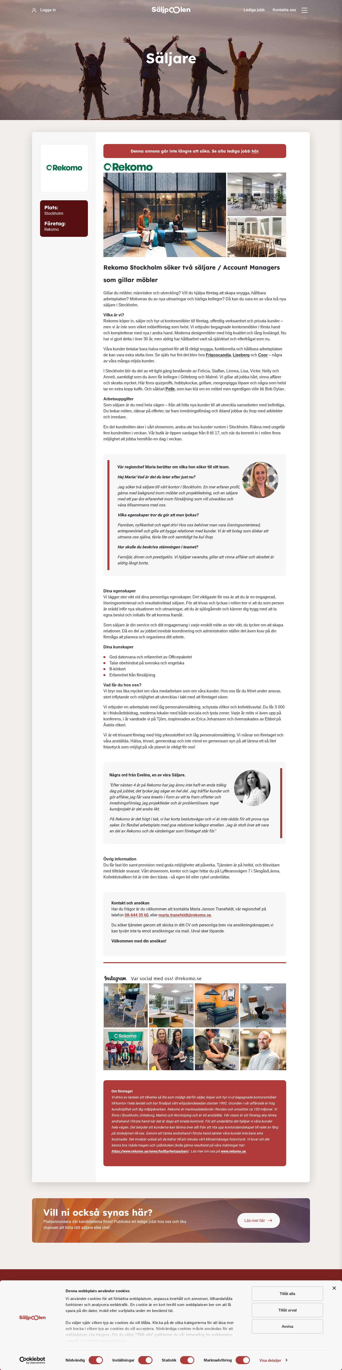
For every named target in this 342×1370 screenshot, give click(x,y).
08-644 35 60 (136, 915)
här (255, 151)
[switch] (145, 1360)
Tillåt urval (287, 1310)
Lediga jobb (254, 10)
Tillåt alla (287, 1293)
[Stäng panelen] (334, 1288)
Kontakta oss (284, 10)
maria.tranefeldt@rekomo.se (184, 915)
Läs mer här (254, 1220)
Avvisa (287, 1326)
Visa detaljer (270, 1360)
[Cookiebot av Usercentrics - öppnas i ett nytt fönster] (32, 1360)
